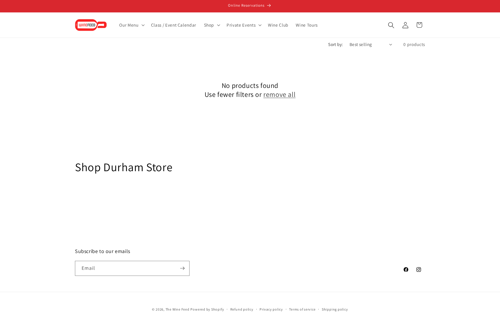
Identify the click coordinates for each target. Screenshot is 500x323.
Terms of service (302, 309)
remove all (279, 94)
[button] (131, 25)
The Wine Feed (178, 309)
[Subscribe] (182, 268)
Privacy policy (271, 309)
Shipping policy (335, 309)
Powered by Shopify (207, 309)
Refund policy (241, 309)
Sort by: (335, 44)
